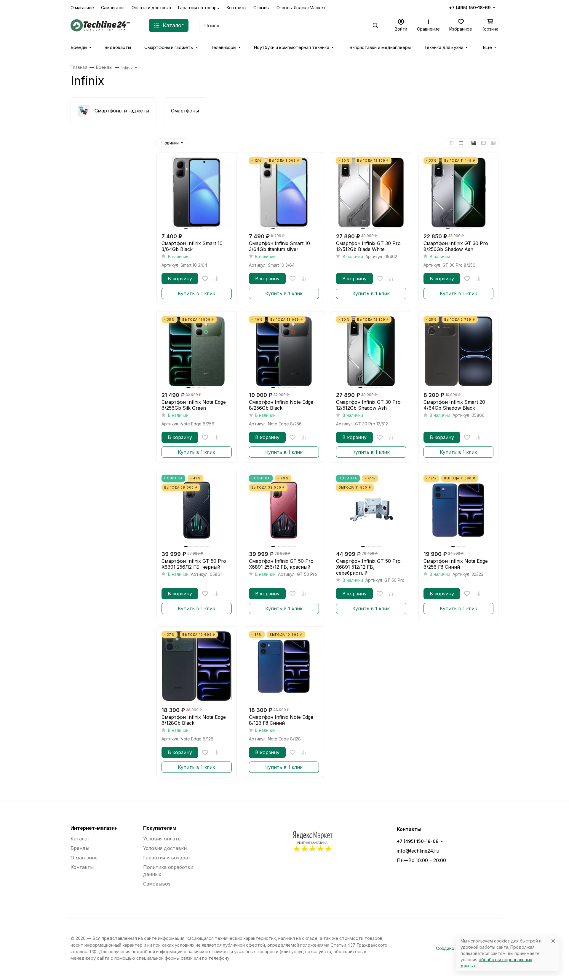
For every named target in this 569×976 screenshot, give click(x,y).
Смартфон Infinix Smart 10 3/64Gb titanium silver (279, 246)
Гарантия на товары (199, 7)
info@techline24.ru (418, 851)
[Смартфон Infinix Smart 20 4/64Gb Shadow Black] (458, 351)
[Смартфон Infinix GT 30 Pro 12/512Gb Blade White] (371, 192)
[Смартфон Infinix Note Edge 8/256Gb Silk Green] (197, 351)
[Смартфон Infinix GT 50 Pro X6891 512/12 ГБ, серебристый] (371, 510)
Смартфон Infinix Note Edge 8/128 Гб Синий (281, 720)
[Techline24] (100, 25)
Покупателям (159, 828)
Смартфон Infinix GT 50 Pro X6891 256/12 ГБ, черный (194, 564)
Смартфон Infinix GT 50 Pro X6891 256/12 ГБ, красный (281, 564)
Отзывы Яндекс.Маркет (300, 7)
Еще (487, 47)
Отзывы (261, 7)
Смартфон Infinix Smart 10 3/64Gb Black (192, 246)
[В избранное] (205, 278)
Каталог (80, 839)
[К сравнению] (216, 278)
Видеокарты (117, 47)
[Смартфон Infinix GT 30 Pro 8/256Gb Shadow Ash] (458, 192)
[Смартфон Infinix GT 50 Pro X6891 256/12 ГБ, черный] (197, 510)
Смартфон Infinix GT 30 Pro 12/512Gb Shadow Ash (368, 405)
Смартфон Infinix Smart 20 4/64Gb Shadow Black (454, 405)
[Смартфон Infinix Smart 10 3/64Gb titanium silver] (284, 192)
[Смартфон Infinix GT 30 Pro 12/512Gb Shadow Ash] (371, 351)
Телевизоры (223, 47)
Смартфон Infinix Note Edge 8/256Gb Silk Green (194, 405)
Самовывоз (112, 7)
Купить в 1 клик (196, 293)
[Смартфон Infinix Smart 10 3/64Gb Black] (197, 192)
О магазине (82, 7)
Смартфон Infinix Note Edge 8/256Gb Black (281, 405)
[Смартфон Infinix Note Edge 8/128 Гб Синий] (284, 666)
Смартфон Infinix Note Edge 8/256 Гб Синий (455, 564)
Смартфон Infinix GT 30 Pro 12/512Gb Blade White (368, 246)
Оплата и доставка (151, 7)
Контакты (236, 7)
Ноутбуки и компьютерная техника (291, 47)
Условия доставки (165, 848)
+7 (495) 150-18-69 (470, 7)
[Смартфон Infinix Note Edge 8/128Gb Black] (197, 666)
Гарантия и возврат (167, 858)
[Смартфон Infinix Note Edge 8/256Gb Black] (284, 351)
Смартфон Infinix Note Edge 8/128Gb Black (194, 720)
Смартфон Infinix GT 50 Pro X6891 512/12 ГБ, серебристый (368, 567)
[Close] (553, 941)
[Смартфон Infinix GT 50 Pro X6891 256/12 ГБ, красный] (284, 510)
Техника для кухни (443, 47)
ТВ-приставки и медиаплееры (378, 47)
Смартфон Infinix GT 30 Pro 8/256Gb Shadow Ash (455, 246)
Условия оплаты (162, 839)
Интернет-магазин (94, 828)
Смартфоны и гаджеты (169, 47)
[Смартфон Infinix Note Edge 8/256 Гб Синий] (458, 510)
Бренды (79, 47)
